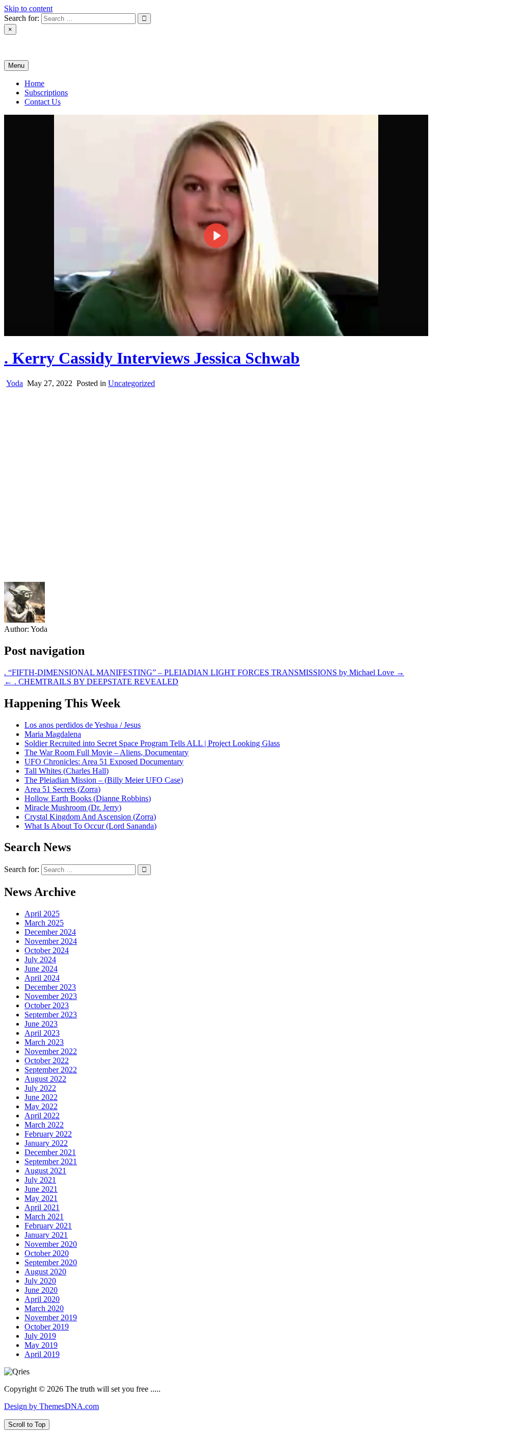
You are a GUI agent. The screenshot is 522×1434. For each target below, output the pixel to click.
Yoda (14, 383)
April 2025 (42, 913)
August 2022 (45, 1078)
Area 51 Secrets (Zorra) (62, 789)
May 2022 (41, 1106)
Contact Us (42, 101)
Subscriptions (46, 92)
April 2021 (42, 1207)
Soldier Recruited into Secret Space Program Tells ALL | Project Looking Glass (152, 743)
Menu (16, 65)
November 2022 (50, 1051)
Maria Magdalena (52, 734)
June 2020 (41, 1290)
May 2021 (41, 1198)
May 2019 (41, 1345)
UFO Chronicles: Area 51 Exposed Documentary (104, 761)
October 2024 (46, 950)
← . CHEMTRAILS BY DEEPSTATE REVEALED (91, 681)
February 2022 (48, 1134)
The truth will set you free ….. (52, 47)
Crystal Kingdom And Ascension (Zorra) (90, 816)
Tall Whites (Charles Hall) (66, 770)
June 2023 (41, 1023)
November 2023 (50, 996)
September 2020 (50, 1262)
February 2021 (48, 1225)
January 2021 (46, 1235)
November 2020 (50, 1244)
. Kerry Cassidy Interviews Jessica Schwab (152, 358)
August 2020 (45, 1271)
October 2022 (46, 1060)
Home (34, 83)
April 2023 (42, 1033)
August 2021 (45, 1170)
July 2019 (40, 1335)
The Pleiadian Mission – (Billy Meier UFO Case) (103, 780)
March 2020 (44, 1308)
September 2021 (50, 1161)
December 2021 (50, 1152)
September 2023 (50, 1014)
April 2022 (42, 1115)
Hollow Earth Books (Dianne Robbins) (87, 798)
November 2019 (50, 1317)
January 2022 (46, 1143)
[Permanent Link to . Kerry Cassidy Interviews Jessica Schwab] (216, 333)
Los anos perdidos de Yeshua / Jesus (82, 725)
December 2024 (50, 932)
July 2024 (40, 959)
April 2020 (42, 1299)
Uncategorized (131, 383)
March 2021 (44, 1216)
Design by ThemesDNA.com (51, 1406)
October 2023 (46, 1005)
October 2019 (46, 1326)
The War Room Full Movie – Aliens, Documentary (106, 752)
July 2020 (40, 1280)
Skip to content (28, 8)
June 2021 (41, 1189)
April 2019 (42, 1354)
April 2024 (42, 978)
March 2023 (44, 1042)
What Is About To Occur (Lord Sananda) (90, 826)
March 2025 (44, 922)
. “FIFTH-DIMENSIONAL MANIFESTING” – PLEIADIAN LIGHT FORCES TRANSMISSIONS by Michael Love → (204, 672)
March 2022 (44, 1124)
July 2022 (40, 1088)
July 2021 (40, 1179)
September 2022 (50, 1069)
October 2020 (46, 1253)
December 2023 (50, 987)
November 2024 (50, 941)
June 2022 (41, 1097)
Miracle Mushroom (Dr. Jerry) (72, 807)
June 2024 (41, 968)
